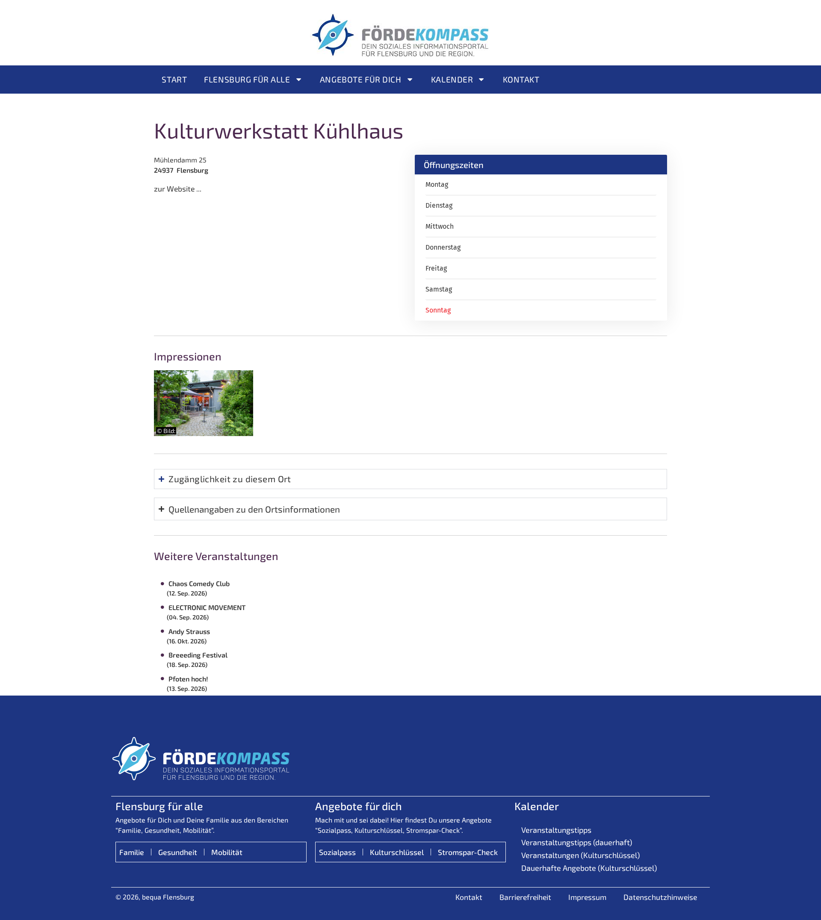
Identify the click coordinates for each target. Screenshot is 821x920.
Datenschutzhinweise (660, 897)
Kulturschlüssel (397, 852)
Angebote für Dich (361, 79)
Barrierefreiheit (525, 897)
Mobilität (226, 852)
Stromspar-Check (468, 852)
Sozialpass (337, 852)
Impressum (587, 897)
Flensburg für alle (247, 79)
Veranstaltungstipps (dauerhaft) (576, 842)
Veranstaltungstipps (556, 829)
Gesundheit (177, 852)
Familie (131, 852)
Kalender (452, 79)
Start (174, 79)
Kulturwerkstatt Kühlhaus (278, 130)
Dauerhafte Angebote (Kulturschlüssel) (589, 868)
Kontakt (521, 79)
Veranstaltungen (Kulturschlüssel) (580, 855)
